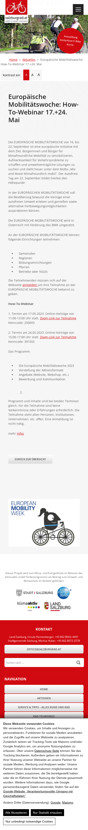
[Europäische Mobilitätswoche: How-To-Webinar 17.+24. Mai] (44, 545)
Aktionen (44, 698)
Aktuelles (28, 60)
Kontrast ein (11, 75)
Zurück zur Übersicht (30, 459)
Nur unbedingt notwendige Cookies (29, 821)
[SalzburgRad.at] (16, 11)
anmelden (30, 285)
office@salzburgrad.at (44, 649)
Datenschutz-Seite (46, 750)
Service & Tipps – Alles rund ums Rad (44, 707)
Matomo (67, 802)
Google (55, 802)
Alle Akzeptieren (16, 812)
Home (13, 60)
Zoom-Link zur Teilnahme (58, 318)
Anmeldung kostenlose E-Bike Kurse (70, 40)
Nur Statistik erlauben (47, 812)
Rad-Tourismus (44, 716)
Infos (20, 433)
